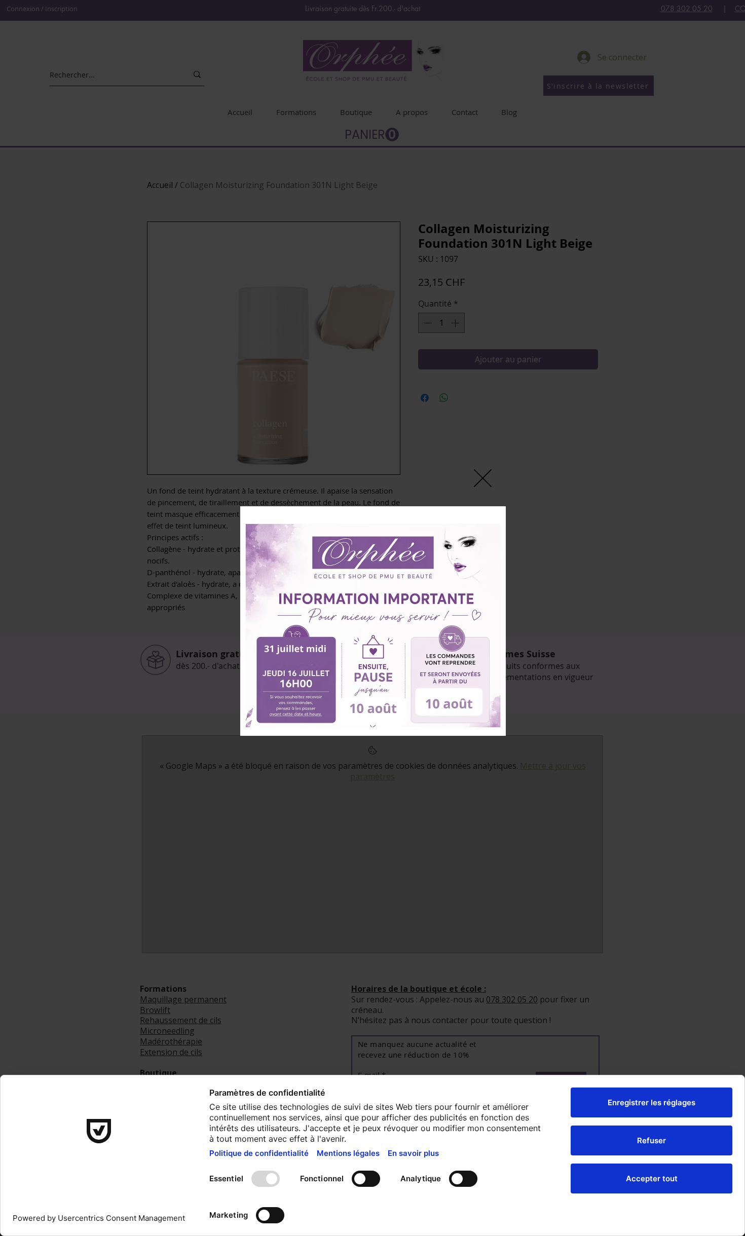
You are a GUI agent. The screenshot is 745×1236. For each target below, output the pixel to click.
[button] (483, 478)
